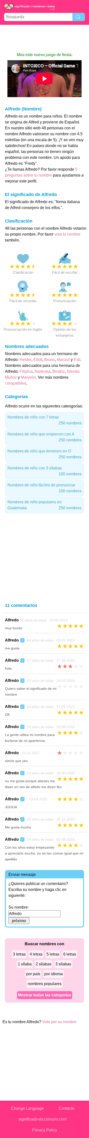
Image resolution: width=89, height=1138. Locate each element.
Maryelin (28, 377)
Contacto (66, 1108)
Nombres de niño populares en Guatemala (44, 505)
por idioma (53, 974)
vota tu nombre (67, 234)
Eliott (37, 360)
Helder (25, 360)
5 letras (52, 954)
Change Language (27, 1108)
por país (33, 974)
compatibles (15, 383)
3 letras (19, 954)
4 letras (36, 954)
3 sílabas (63, 964)
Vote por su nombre (59, 1022)
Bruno (49, 360)
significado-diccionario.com (43, 1119)
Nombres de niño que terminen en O (44, 454)
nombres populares (45, 984)
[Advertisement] (44, 38)
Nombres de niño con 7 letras (44, 420)
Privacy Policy (44, 1130)
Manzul (63, 360)
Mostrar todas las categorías (44, 995)
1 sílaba (25, 964)
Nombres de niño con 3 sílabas (44, 471)
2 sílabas (43, 964)
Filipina (26, 371)
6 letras (69, 954)
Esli (77, 360)
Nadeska (42, 371)
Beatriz (58, 371)
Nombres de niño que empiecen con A (44, 437)
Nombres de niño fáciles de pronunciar (44, 488)
